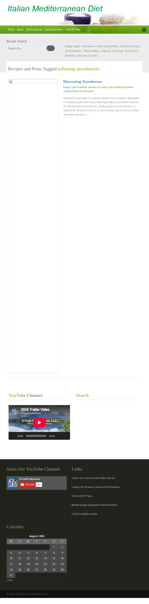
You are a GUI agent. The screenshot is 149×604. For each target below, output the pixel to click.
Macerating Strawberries (82, 81)
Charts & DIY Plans (82, 496)
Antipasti (106, 50)
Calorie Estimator (53, 29)
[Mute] (59, 436)
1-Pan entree (88, 46)
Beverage (118, 50)
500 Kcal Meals (73, 50)
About (20, 29)
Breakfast (70, 55)
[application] (39, 422)
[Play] (14, 436)
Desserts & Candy (87, 55)
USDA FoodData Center (85, 513)
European (88, 91)
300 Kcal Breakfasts (107, 46)
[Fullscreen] (65, 436)
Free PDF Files (73, 29)
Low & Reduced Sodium (120, 87)
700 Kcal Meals (91, 50)
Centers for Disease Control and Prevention (96, 487)
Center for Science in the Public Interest (93, 478)
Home (11, 29)
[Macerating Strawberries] (33, 226)
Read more (72, 122)
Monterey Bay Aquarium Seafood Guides (94, 504)
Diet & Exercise (34, 29)
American (77, 91)
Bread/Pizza (131, 50)
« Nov (10, 580)
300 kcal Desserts (129, 46)
